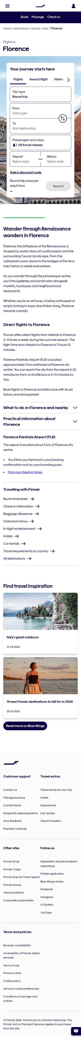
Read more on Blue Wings (25, 726)
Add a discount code (25, 172)
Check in (53, 17)
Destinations (21, 28)
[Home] (40, 6)
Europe (36, 28)
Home (7, 28)
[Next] (68, 79)
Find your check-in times (25, 472)
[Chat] (76, 1031)
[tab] (18, 79)
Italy (45, 28)
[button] (7, 6)
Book (24, 17)
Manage (38, 17)
